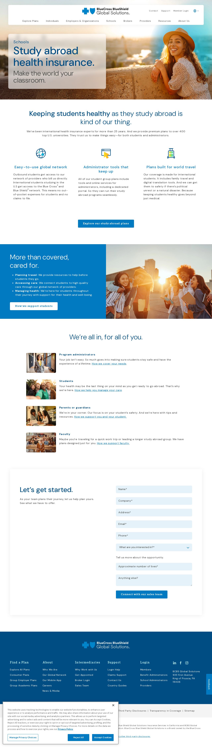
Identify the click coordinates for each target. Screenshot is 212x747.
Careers (47, 685)
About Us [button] (183, 20)
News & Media (51, 690)
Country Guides (117, 685)
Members (146, 669)
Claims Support (117, 674)
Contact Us (114, 680)
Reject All (78, 737)
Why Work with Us (86, 669)
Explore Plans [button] (31, 20)
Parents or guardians (74, 407)
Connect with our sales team (141, 594)
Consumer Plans (19, 674)
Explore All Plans (20, 669)
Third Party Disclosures (132, 710)
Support (165, 10)
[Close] (113, 705)
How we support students (34, 306)
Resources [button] (165, 20)
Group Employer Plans (23, 680)
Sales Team (82, 685)
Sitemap (190, 710)
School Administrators (154, 680)
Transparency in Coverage (165, 710)
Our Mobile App (52, 680)
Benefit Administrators (154, 674)
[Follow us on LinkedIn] (174, 663)
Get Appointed (84, 674)
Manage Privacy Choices (22, 737)
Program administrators (77, 354)
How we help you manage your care (98, 390)
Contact (153, 10)
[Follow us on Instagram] (187, 663)
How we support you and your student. (100, 416)
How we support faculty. (113, 443)
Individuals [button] (52, 20)
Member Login (181, 10)
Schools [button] (111, 20)
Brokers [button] (128, 20)
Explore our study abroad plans (106, 223)
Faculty (64, 434)
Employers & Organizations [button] (82, 20)
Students (66, 381)
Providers (145, 20)
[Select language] (196, 11)
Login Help (114, 669)
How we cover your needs (109, 363)
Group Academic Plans (23, 685)
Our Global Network (54, 674)
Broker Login (82, 680)
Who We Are (50, 669)
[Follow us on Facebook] (181, 663)
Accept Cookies (103, 737)
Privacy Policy (65, 729)
